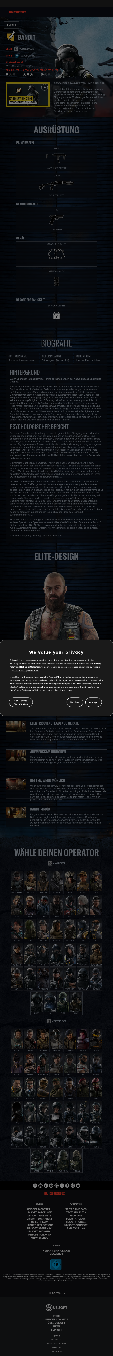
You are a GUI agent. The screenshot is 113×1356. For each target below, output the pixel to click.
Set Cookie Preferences (21, 702)
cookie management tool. (26, 670)
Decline (74, 702)
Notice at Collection (30, 666)
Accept (93, 702)
